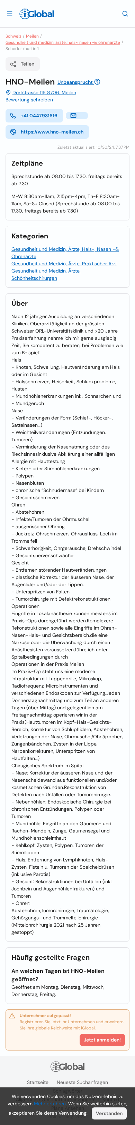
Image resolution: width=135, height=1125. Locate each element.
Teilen (27, 64)
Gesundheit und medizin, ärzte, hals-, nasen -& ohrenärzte (63, 42)
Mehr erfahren (50, 1104)
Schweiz (13, 36)
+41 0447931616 (39, 115)
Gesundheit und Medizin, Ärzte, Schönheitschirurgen (46, 274)
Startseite (37, 1082)
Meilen (32, 36)
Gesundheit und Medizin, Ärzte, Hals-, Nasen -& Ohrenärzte (65, 252)
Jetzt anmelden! (102, 1040)
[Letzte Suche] (125, 13)
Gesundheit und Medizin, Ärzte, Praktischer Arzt (64, 263)
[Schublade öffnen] (10, 13)
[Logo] (36, 14)
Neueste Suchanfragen (82, 1082)
